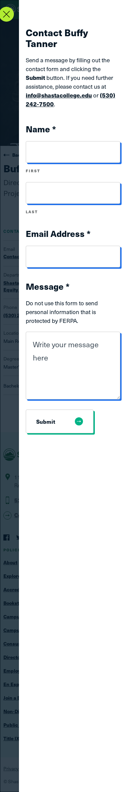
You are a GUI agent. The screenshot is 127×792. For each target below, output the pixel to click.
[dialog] (63, 396)
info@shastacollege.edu (59, 95)
